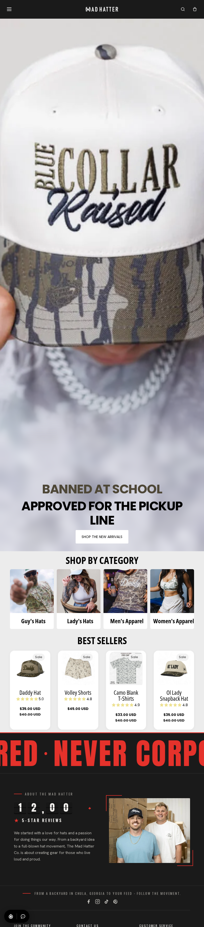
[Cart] (195, 9)
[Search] (183, 9)
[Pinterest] (115, 901)
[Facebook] (88, 901)
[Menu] (9, 9)
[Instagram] (97, 901)
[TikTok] (106, 901)
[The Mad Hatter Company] (102, 9)
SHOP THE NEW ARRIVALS (102, 536)
